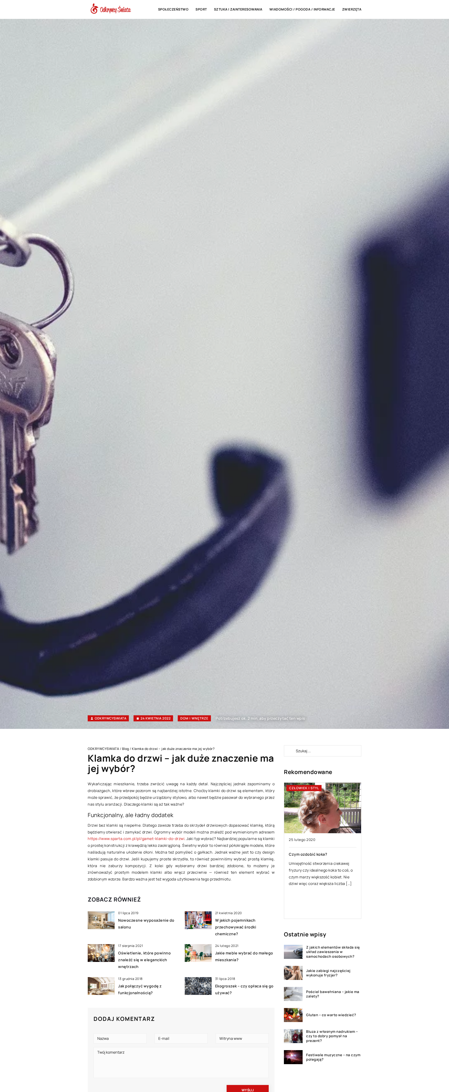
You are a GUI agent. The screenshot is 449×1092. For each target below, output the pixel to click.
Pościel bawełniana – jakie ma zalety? (332, 994)
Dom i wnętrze (194, 718)
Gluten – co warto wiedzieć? (331, 1015)
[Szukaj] (289, 750)
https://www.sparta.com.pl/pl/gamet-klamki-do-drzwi (136, 838)
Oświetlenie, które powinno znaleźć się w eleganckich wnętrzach (144, 959)
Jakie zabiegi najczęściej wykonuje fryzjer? (328, 973)
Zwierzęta (352, 9)
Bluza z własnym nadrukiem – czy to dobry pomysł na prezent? (332, 1036)
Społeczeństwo (173, 9)
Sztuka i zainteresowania (238, 9)
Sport (201, 9)
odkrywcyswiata (110, 718)
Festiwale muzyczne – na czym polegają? (333, 1057)
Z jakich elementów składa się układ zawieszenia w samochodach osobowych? (333, 952)
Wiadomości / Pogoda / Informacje (302, 9)
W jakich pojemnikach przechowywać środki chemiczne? (235, 927)
